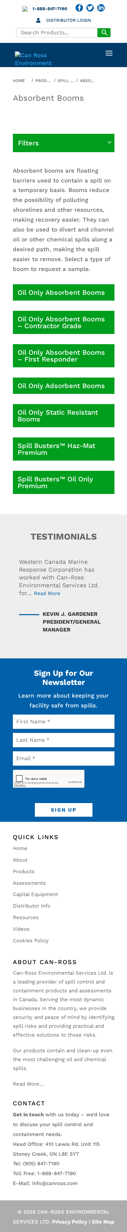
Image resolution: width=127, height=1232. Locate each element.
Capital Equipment (35, 894)
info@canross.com (55, 1183)
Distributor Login (68, 20)
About (20, 860)
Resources (26, 917)
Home (20, 848)
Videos (21, 929)
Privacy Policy (69, 1222)
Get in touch (28, 1114)
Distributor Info (31, 906)
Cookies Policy (31, 941)
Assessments (29, 883)
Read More (47, 593)
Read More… (28, 1084)
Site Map (103, 1222)
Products (24, 871)
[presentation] (49, 779)
